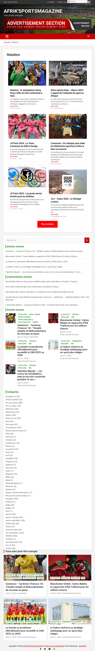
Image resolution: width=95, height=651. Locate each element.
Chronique (10, 424)
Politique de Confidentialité (66, 2)
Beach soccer (11, 418)
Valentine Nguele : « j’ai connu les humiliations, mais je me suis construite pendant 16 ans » (43, 272)
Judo (8, 471)
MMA (8, 477)
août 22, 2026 (22, 337)
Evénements (77, 341)
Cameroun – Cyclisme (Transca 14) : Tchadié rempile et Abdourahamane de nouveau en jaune (44, 251)
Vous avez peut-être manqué (21, 551)
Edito (8, 434)
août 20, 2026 (22, 383)
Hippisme (9, 462)
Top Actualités (24, 322)
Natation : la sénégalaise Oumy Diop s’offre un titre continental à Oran (26, 93)
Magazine (64, 344)
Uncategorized (11, 542)
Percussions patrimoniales (17, 496)
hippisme (9, 465)
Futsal (8, 452)
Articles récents (15, 309)
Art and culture (12, 403)
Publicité (9, 502)
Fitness (9, 446)
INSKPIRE (82, 646)
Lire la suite (13, 106)
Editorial (9, 437)
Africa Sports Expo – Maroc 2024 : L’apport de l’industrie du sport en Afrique (67, 93)
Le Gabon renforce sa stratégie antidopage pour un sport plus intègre (34, 267)
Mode (8, 480)
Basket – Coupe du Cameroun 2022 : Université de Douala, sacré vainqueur (47, 305)
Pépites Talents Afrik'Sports (17, 492)
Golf (7, 455)
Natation (9, 486)
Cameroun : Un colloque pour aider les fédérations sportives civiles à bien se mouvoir (68, 146)
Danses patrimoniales (15, 431)
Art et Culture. (11, 406)
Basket (8, 415)
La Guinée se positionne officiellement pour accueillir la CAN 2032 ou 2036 (36, 261)
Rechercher (86, 240)
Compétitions (11, 427)
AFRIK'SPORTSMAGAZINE (33, 11)
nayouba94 (33, 337)
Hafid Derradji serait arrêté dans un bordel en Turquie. (56, 281)
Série (8, 511)
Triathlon (9, 539)
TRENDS (35, 322)
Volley (8, 548)
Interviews (10, 468)
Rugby (8, 505)
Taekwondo (10, 523)
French (72, 1)
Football (75, 314)
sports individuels (25, 320)
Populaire (65, 317)
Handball (9, 458)
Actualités (50, 2)
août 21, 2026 (22, 358)
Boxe (8, 421)
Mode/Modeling (12, 483)
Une (72, 317)
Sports (8, 514)
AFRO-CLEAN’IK (34, 314)
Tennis (8, 527)
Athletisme (10, 409)
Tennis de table (12, 530)
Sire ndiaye (10, 292)
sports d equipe (24, 317)
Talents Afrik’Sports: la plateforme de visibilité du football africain (47, 292)
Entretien (9, 440)
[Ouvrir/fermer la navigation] (7, 36)
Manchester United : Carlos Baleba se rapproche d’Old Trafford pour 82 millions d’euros (41, 256)
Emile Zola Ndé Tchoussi (69, 335)
